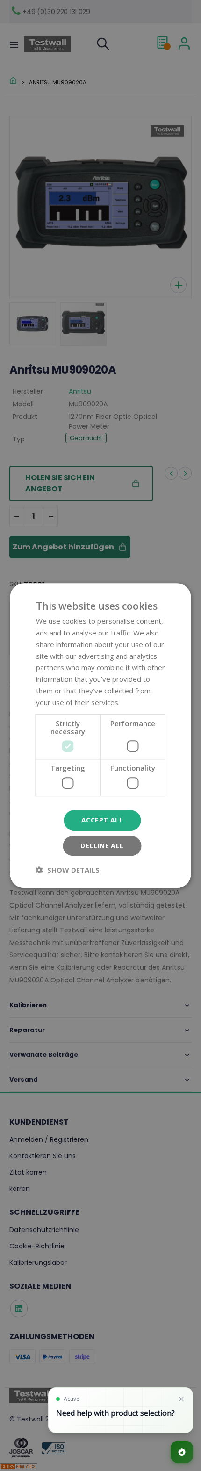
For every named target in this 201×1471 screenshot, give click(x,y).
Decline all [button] (101, 845)
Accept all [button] (102, 819)
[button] (68, 869)
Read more (140, 702)
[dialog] (100, 735)
